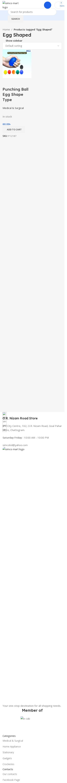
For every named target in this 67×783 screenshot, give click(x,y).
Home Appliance (12, 746)
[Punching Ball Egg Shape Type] (17, 63)
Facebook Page (11, 779)
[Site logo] (11, 4)
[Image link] (32, 575)
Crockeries (8, 764)
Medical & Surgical (13, 740)
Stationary (8, 752)
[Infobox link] (32, 416)
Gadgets (7, 758)
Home (6, 29)
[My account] (47, 5)
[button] (14, 129)
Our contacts (10, 774)
